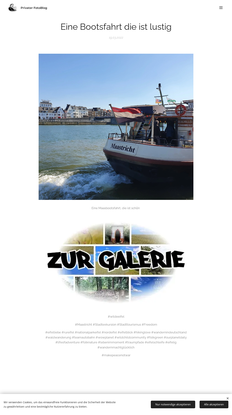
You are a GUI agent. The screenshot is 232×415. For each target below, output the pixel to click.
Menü (222, 7)
